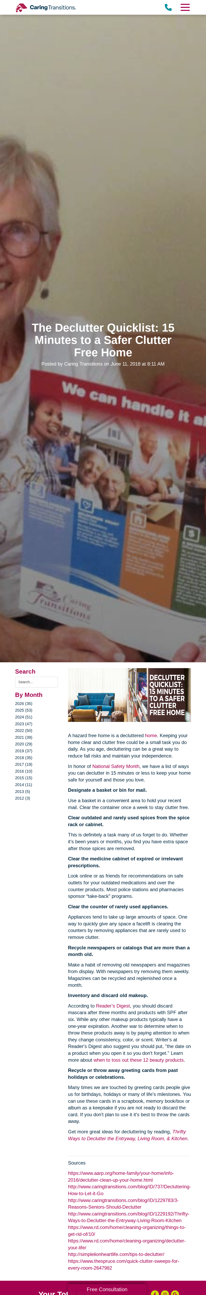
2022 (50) (23, 730)
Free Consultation (107, 1289)
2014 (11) (23, 784)
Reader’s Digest (113, 1006)
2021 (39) (23, 737)
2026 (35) (23, 703)
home (151, 735)
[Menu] (185, 7)
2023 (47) (23, 724)
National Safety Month (115, 766)
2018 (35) (23, 758)
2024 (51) (23, 717)
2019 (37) (23, 751)
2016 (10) (23, 771)
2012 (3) (22, 798)
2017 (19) (23, 764)
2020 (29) (23, 744)
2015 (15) (23, 778)
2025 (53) (23, 710)
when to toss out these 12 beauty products (139, 1060)
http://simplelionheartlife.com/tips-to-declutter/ (116, 1254)
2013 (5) (22, 791)
